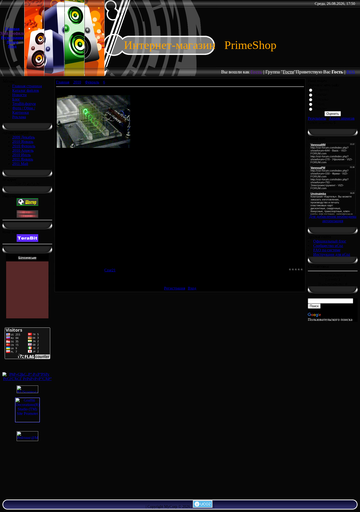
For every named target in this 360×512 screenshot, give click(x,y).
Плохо (319, 104)
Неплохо (321, 99)
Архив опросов (342, 118)
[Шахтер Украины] (27, 216)
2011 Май (20, 164)
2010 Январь (22, 142)
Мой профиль (12, 33)
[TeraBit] (27, 240)
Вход (12, 46)
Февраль (92, 82)
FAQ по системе (326, 250)
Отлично (321, 90)
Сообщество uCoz (328, 246)
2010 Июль (21, 155)
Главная (12, 29)
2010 (77, 82)
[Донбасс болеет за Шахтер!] (27, 204)
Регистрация (12, 37)
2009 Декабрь (23, 137)
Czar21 (110, 270)
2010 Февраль (23, 146)
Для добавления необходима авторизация (332, 218)
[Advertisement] (332, 408)
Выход (12, 42)
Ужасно (320, 109)
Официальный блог (329, 241)
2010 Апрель (23, 150)
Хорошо (320, 95)
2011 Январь (22, 159)
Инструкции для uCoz (331, 254)
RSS (351, 71)
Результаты (317, 118)
